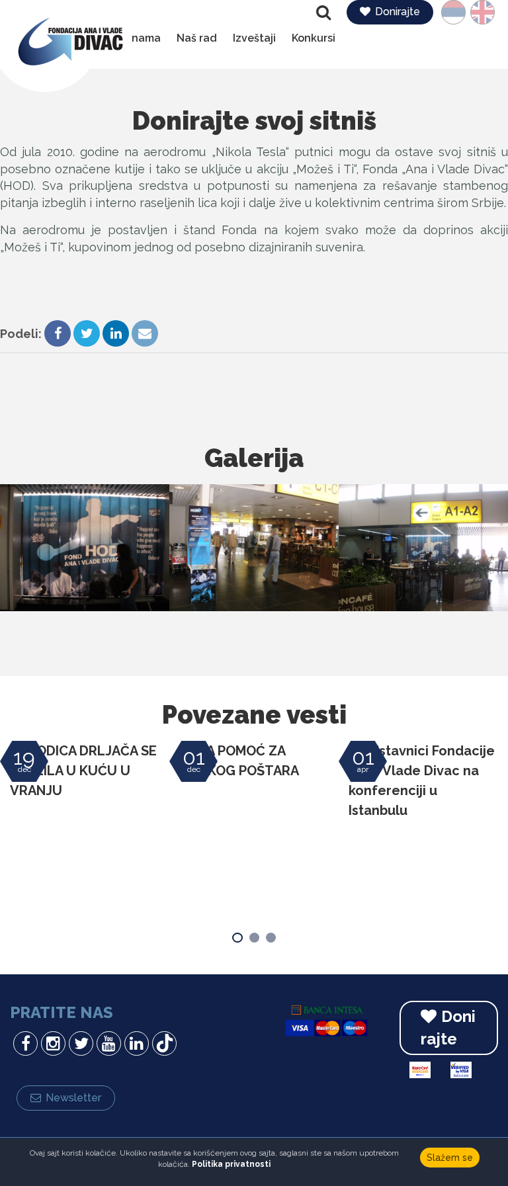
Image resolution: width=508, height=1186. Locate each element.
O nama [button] (141, 38)
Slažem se (450, 1157)
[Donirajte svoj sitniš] (84, 547)
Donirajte (397, 11)
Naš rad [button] (197, 38)
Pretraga (324, 12)
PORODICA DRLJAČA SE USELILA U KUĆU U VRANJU (83, 770)
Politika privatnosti (231, 1164)
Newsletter (73, 1097)
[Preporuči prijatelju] (145, 334)
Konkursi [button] (313, 38)
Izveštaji (254, 38)
